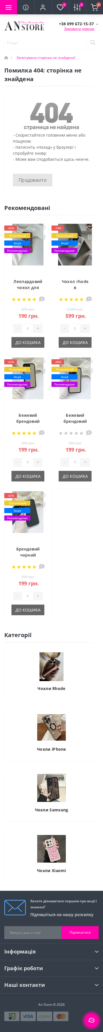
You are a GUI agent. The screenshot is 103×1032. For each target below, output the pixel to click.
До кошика (28, 342)
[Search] (93, 43)
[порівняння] (42, 237)
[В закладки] (42, 228)
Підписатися (80, 932)
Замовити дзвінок (79, 28)
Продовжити (33, 180)
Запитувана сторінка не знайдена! (46, 57)
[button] (43, 7)
